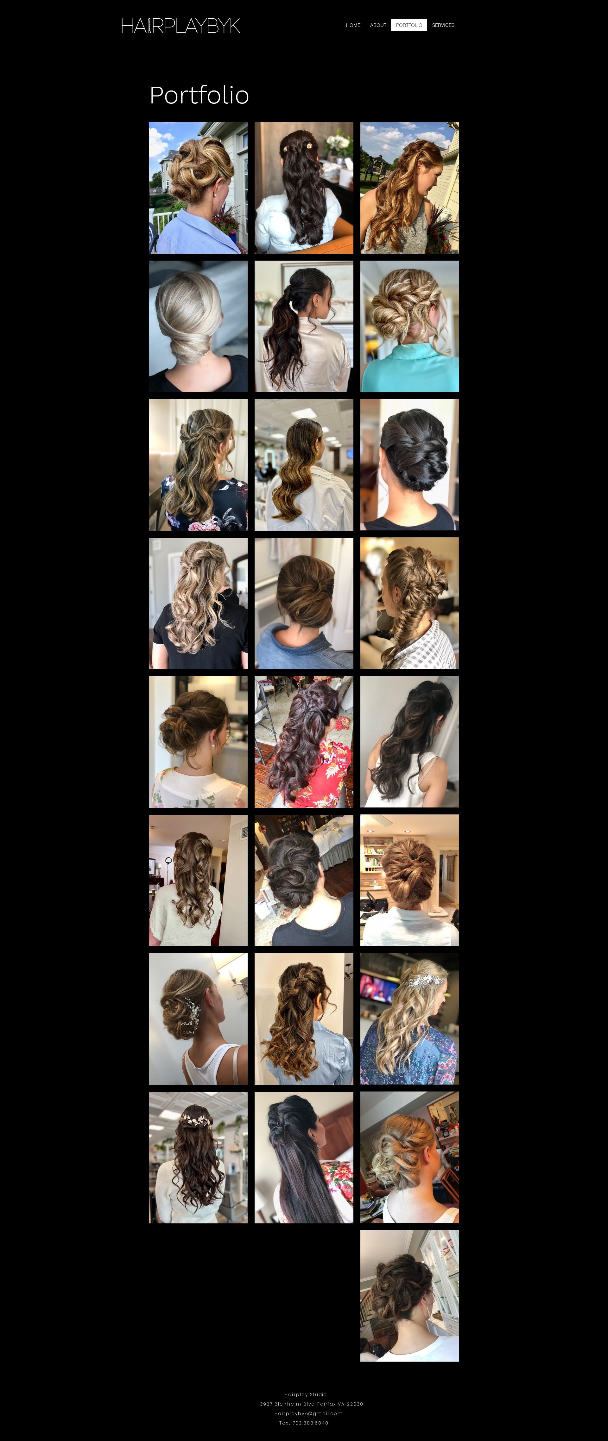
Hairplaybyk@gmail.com (309, 1413)
